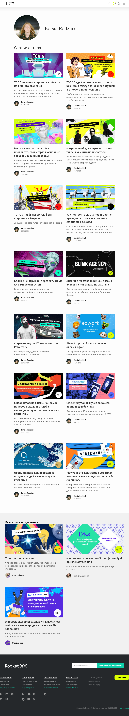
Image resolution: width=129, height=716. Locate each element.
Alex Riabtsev (18, 575)
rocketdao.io (5, 677)
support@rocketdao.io (7, 688)
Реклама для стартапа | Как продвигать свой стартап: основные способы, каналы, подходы (37, 152)
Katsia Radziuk (27, 102)
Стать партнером (72, 684)
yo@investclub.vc (72, 688)
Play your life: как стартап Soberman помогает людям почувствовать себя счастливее (90, 476)
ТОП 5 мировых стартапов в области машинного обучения (37, 84)
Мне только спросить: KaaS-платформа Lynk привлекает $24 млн (94, 560)
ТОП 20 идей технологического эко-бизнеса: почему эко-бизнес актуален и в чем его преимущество (90, 86)
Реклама (122, 677)
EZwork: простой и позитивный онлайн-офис (86, 345)
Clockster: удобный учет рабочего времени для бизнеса (88, 404)
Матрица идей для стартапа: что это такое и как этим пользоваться (89, 150)
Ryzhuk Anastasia (81, 576)
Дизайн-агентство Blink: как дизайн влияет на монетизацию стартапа (89, 282)
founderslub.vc (50, 677)
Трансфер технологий (19, 558)
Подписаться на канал (52, 684)
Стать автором (27, 684)
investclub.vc (72, 677)
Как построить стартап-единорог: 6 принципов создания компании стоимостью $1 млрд (89, 218)
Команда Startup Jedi (29, 681)
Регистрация (4, 681)
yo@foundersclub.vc (51, 688)
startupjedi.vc (28, 677)
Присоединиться (50, 681)
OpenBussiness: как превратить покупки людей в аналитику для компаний (35, 476)
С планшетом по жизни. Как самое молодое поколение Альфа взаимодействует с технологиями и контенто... (36, 408)
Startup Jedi (17, 643)
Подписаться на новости (110, 665)
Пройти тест (4, 684)
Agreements (124, 708)
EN (115, 4)
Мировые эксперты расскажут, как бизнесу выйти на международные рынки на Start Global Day (32, 625)
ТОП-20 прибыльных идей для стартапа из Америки (33, 216)
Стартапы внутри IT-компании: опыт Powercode (37, 345)
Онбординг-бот (71, 681)
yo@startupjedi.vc (28, 688)
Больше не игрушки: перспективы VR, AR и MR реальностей (38, 282)
